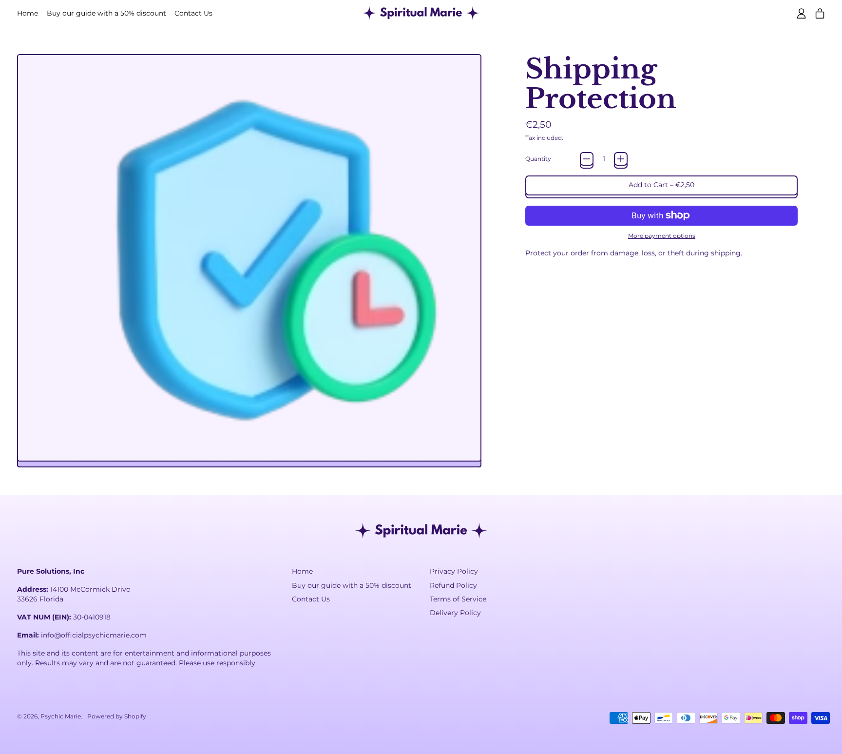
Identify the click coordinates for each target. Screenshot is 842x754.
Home (27, 13)
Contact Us (193, 13)
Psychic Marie (60, 716)
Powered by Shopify (116, 716)
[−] (586, 159)
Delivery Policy (455, 612)
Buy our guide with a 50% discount (106, 13)
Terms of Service (458, 599)
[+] (621, 159)
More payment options (661, 235)
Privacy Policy (454, 571)
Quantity (538, 158)
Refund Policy (453, 585)
